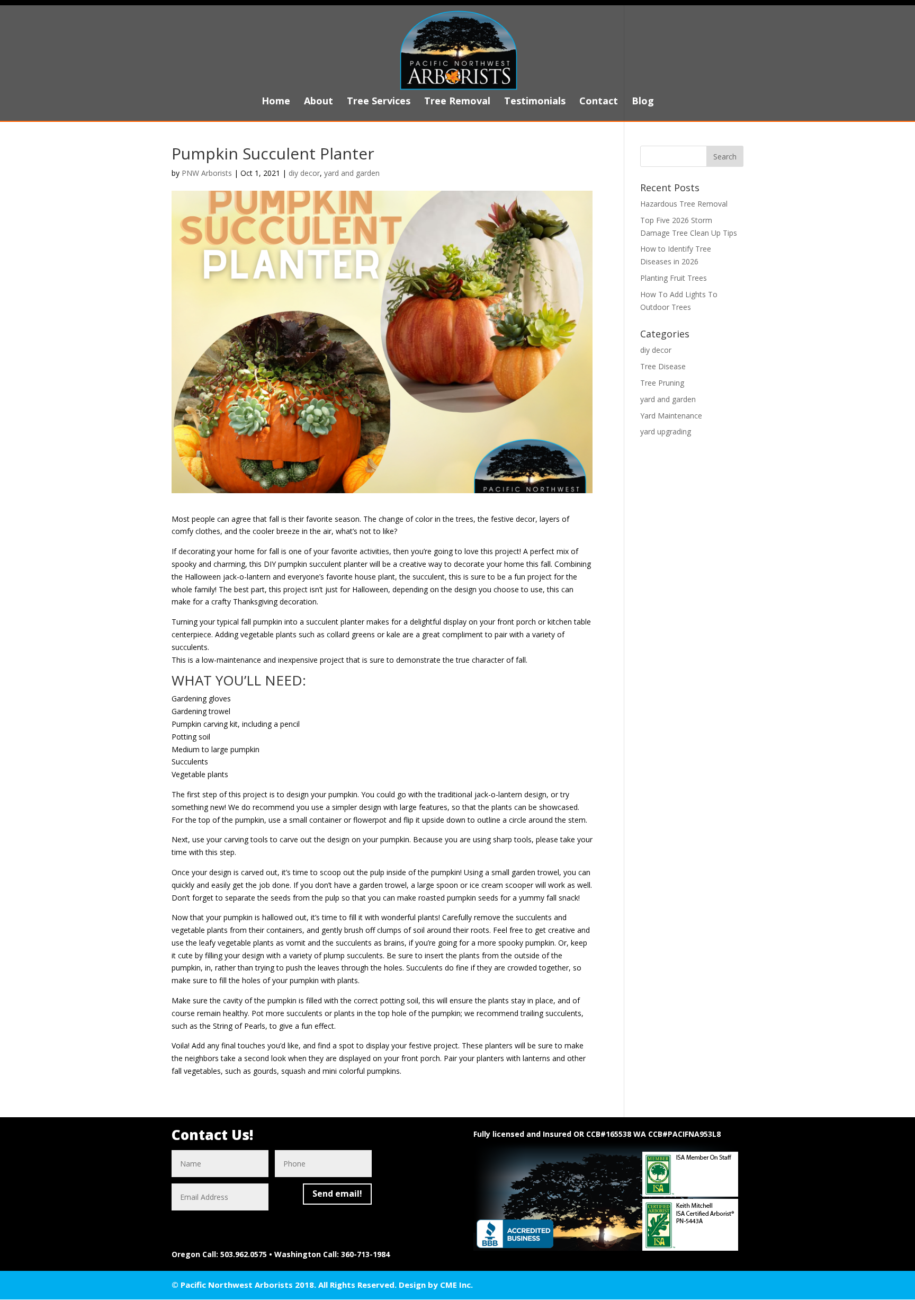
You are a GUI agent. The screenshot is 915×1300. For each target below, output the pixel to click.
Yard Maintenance (671, 416)
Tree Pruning (662, 383)
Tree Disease (663, 366)
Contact (598, 102)
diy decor (304, 173)
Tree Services (378, 102)
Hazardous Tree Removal (684, 204)
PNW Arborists (207, 173)
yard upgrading (665, 431)
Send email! (337, 1193)
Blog (643, 102)
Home (276, 102)
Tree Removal (457, 102)
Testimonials (535, 102)
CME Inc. (456, 1284)
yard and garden (352, 173)
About (318, 102)
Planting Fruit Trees (673, 278)
